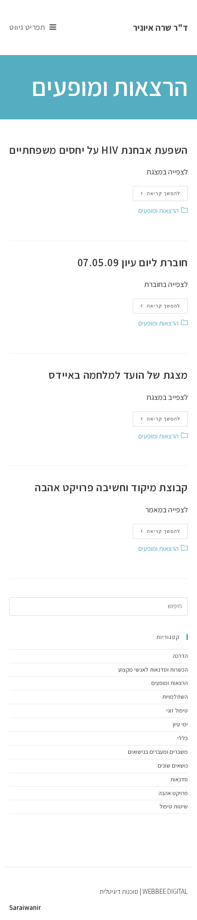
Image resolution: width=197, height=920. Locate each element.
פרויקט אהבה (173, 793)
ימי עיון (180, 724)
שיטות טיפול (173, 806)
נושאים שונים (173, 765)
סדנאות (179, 779)
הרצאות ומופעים (158, 210)
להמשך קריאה (163, 193)
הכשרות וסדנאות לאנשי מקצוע (153, 669)
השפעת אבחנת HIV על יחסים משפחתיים (98, 149)
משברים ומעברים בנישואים (158, 752)
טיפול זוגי (177, 710)
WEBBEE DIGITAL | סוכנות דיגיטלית (143, 891)
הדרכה (180, 656)
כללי (182, 738)
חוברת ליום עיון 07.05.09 (132, 262)
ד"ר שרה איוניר (160, 28)
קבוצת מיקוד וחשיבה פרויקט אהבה (111, 487)
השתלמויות (175, 697)
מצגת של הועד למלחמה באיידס (118, 374)
